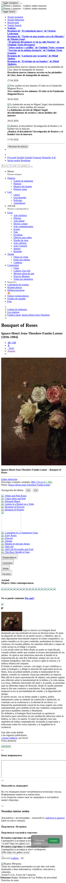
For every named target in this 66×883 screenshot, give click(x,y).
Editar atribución (9, 479)
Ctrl (28, 490)
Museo (14, 172)
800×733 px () (41, 482)
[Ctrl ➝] (19, 532)
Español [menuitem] (29, 157)
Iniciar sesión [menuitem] (13, 160)
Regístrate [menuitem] (25, 160)
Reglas (15, 877)
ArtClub (18, 207)
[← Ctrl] (12, 509)
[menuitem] (54, 157)
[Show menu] (21, 3)
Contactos (31, 874)
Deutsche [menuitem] (46, 157)
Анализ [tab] (11, 351)
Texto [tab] (11, 348)
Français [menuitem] (37, 157)
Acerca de (21, 874)
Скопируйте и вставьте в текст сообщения (23, 849)
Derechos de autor (10, 880)
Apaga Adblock (9, 738)
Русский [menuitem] (11, 157)
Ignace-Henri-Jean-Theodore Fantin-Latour (29, 485)
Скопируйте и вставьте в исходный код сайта (25, 840)
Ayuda (4, 874)
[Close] (31, 166)
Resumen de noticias (18, 146)
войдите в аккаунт (55, 818)
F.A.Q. (12, 874)
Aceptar (53, 841)
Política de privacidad (46, 877)
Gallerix (15, 858)
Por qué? (29, 598)
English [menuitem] (20, 157)
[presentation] (36, 353)
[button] (15, 17)
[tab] (11, 342)
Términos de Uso (27, 877)
